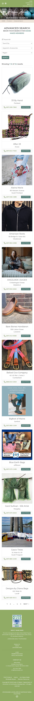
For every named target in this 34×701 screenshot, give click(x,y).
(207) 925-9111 (11, 598)
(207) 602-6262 (11, 289)
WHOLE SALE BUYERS (17, 655)
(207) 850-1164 (11, 425)
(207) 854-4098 (11, 243)
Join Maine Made (25, 677)
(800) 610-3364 (11, 382)
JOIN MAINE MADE (17, 647)
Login (30, 1)
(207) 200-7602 (11, 107)
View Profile (26, 107)
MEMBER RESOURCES (17, 653)
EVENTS (17, 646)
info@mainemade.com (17, 670)
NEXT (26, 604)
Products (9, 21)
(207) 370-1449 (11, 469)
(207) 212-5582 (11, 336)
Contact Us (29, 2)
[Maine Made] (15, 14)
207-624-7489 (17, 668)
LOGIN (17, 652)
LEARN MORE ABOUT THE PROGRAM (17, 638)
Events (16, 677)
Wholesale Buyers (11, 679)
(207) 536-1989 (11, 197)
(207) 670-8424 (11, 513)
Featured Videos (27, 6)
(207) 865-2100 (11, 559)
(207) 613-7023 (11, 151)
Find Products (8, 677)
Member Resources (23, 679)
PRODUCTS (17, 644)
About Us (29, 4)
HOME (3, 21)
